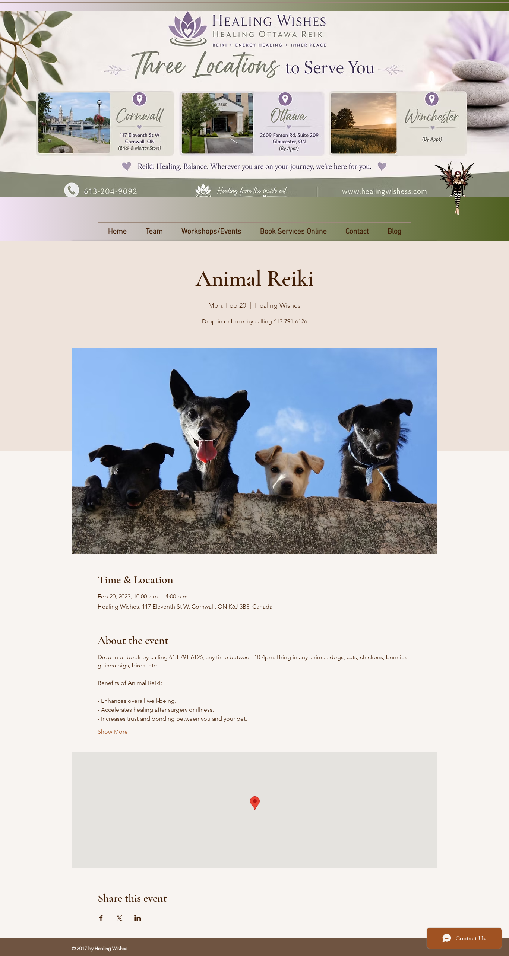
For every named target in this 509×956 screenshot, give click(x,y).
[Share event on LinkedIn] (137, 918)
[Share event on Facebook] (101, 918)
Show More (113, 731)
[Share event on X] (119, 918)
